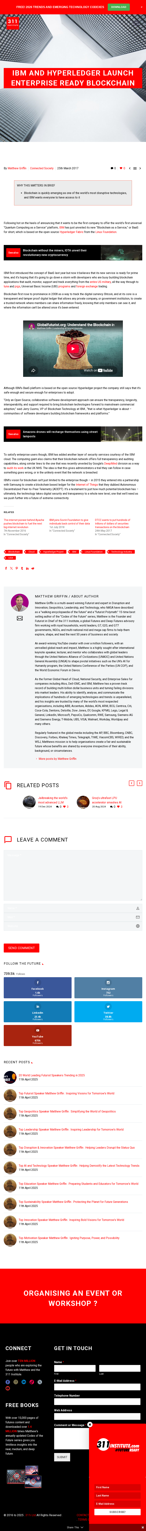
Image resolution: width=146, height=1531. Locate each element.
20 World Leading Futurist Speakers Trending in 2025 (52, 1075)
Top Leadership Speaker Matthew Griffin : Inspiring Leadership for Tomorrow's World (71, 1129)
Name (59, 1362)
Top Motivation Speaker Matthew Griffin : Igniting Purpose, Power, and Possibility (69, 1238)
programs (64, 286)
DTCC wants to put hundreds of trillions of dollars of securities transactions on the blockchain (112, 524)
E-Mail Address (65, 1380)
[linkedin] (24, 1382)
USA (10, 557)
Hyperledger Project (53, 551)
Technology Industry (121, 551)
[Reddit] (32, 568)
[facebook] (8, 1382)
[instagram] (16, 1382)
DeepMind (110, 463)
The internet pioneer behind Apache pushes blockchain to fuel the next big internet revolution (24, 524)
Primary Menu (136, 23)
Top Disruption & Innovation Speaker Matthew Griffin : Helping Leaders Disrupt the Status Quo (77, 1147)
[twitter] (40, 1382)
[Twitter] (11, 568)
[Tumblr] (22, 568)
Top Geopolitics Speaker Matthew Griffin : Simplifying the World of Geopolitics (67, 1111)
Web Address (63, 1410)
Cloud (31, 551)
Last (101, 1373)
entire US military (100, 282)
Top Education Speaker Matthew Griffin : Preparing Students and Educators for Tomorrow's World (78, 1183)
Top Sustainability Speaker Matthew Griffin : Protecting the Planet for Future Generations (73, 1202)
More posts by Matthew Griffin (57, 758)
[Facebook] (6, 568)
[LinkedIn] (27, 568)
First (56, 1373)
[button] (131, 783)
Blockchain (14, 551)
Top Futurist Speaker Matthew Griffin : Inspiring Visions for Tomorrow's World (66, 1093)
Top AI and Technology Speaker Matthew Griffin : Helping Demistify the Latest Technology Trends (79, 1165)
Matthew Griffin (17, 168)
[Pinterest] (16, 568)
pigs (17, 286)
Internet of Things (87, 484)
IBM (61, 227)
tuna (6, 286)
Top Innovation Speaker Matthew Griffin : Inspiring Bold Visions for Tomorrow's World (71, 1220)
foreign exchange (86, 286)
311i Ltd (30, 1515)
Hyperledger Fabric (72, 232)
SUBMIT (62, 1457)
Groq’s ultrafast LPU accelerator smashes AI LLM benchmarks (107, 802)
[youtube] (8, 1388)
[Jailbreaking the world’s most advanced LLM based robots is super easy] (30, 802)
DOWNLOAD (118, 7)
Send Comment (21, 948)
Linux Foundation (105, 232)
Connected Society (42, 168)
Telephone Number (67, 1395)
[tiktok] (32, 1382)
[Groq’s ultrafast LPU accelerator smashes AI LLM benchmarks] (84, 802)
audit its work (15, 468)
